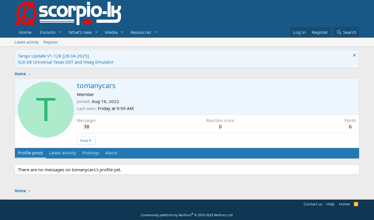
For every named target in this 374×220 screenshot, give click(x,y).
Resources (141, 32)
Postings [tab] (90, 153)
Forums (48, 32)
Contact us (313, 204)
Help (330, 204)
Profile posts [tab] (30, 153)
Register (51, 42)
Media (111, 32)
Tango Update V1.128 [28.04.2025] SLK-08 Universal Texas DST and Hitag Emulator (66, 59)
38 (86, 126)
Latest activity (27, 42)
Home (25, 32)
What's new (80, 32)
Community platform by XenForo (187, 215)
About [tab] (111, 153)
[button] (60, 32)
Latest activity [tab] (62, 153)
